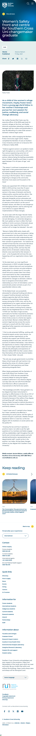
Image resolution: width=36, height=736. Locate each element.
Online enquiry (7, 546)
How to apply (6, 578)
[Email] (26, 59)
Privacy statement (8, 698)
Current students (7, 611)
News (4, 581)
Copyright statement (8, 696)
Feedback (5, 694)
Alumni (4, 617)
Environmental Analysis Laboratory (13, 644)
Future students (7, 603)
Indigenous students (8, 609)
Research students (8, 614)
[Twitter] (13, 59)
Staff (3, 622)
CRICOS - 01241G (20, 723)
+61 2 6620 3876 (7, 560)
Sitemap (5, 699)
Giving (4, 587)
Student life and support (9, 650)
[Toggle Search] (28, 3)
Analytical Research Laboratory (12, 647)
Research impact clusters (10, 639)
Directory (5, 575)
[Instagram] (9, 711)
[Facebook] (8, 59)
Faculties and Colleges (9, 633)
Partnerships (6, 620)
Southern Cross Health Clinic (11, 642)
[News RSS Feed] (22, 59)
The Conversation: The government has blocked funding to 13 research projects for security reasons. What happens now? (14, 511)
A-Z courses (6, 592)
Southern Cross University (12, 719)
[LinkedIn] (17, 59)
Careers (4, 589)
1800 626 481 (6, 551)
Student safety (6, 653)
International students (9, 606)
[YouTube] (22, 711)
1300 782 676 (6, 564)
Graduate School (7, 636)
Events (4, 584)
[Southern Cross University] (8, 5)
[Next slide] (32, 474)
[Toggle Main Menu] (32, 3)
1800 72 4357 (6, 555)
